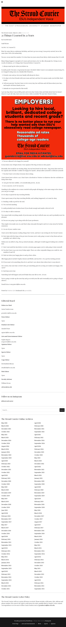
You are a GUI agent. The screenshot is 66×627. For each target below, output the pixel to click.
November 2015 (6, 542)
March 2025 (5, 437)
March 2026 (5, 426)
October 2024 (5, 443)
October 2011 (5, 589)
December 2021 (6, 469)
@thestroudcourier (7, 401)
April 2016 (4, 536)
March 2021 (38, 475)
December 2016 (6, 530)
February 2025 (38, 437)
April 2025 (37, 435)
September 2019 (39, 496)
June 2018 (4, 510)
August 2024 (5, 446)
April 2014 (37, 557)
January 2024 (5, 452)
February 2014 (38, 560)
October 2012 (38, 577)
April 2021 (4, 475)
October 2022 (5, 467)
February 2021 (5, 478)
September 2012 (6, 580)
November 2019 (39, 493)
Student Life (25, 33)
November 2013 (6, 565)
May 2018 (37, 510)
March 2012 (5, 583)
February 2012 (38, 583)
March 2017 (5, 528)
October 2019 (5, 496)
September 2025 (39, 432)
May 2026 (4, 423)
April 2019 (37, 498)
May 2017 (4, 525)
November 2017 (6, 519)
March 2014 (5, 560)
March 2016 (38, 536)
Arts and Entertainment (28, 623)
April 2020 (37, 487)
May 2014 (4, 557)
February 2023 (5, 464)
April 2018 (4, 513)
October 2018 (5, 507)
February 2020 (38, 490)
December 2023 (39, 452)
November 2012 (6, 577)
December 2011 (6, 586)
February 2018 (5, 516)
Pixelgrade (48, 621)
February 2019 (38, 501)
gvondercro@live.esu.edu (47, 605)
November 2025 (39, 429)
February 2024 (38, 449)
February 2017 (38, 528)
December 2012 (39, 574)
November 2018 (39, 504)
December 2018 (6, 504)
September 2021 (39, 472)
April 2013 (4, 571)
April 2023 (4, 461)
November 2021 (39, 469)
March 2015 (38, 548)
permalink (28, 290)
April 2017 (37, 525)
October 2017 (38, 519)
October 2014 (5, 554)
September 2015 (6, 545)
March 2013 (38, 571)
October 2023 (38, 455)
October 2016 (5, 533)
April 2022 (37, 467)
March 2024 (5, 449)
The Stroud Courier (7, 33)
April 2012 (37, 580)
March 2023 (38, 461)
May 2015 (37, 545)
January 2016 (38, 539)
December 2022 (39, 464)
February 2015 (5, 551)
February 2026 (38, 426)
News (39, 623)
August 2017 (38, 522)
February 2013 (5, 574)
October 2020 (5, 484)
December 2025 (6, 429)
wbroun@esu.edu (6, 387)
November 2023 (6, 455)
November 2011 (39, 586)
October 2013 (38, 565)
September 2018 (39, 507)
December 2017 (39, 516)
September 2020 (39, 484)
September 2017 (6, 522)
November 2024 (39, 440)
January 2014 (5, 562)
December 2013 (39, 562)
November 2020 (39, 481)
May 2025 (4, 435)
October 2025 (5, 432)
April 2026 (37, 423)
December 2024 (6, 440)
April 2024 (37, 446)
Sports (46, 623)
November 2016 (39, 530)
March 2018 (38, 513)
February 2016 (5, 539)
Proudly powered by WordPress (23, 621)
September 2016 (39, 533)
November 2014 (39, 551)
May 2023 (37, 458)
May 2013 (37, 568)
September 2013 (6, 568)
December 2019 (6, 493)
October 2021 (5, 472)
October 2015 (38, 542)
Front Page (15, 623)
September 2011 (39, 589)
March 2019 (5, 501)
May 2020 (4, 487)
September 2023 (6, 458)
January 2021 (38, 478)
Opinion (53, 623)
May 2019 (4, 498)
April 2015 (4, 548)
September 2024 (39, 443)
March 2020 (5, 490)
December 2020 (6, 481)
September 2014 (39, 554)
